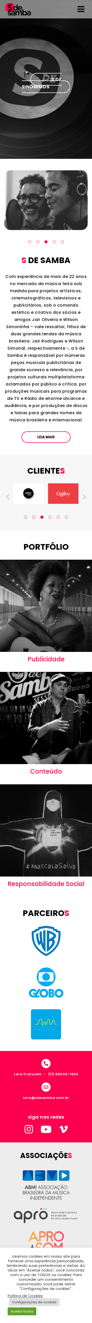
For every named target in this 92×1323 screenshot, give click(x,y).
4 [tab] (54, 241)
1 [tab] (29, 241)
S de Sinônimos (42, 83)
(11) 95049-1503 (63, 1074)
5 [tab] (62, 241)
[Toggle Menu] (80, 9)
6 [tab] (66, 517)
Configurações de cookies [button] (34, 1302)
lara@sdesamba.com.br (46, 1097)
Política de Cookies (25, 1296)
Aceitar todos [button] (22, 1311)
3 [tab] (46, 241)
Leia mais (46, 437)
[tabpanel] (46, 200)
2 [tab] (37, 241)
